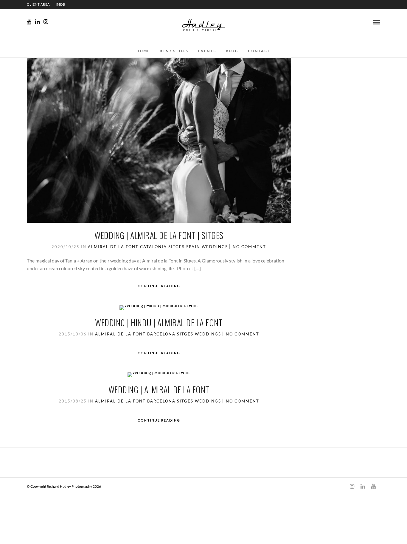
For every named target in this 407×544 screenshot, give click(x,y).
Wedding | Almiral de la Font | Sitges (158, 235)
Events (207, 51)
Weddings (215, 246)
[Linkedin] (37, 21)
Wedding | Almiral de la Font (158, 389)
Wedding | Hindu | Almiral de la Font (159, 322)
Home (143, 51)
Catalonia (153, 246)
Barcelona (161, 334)
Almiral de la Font (113, 246)
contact (259, 51)
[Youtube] (29, 21)
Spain (193, 246)
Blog (232, 51)
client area (38, 4)
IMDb (60, 4)
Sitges (176, 246)
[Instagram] (46, 21)
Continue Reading (159, 286)
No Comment (249, 246)
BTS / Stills (174, 51)
